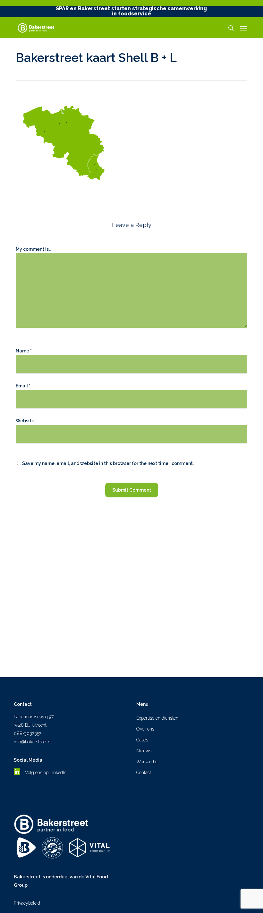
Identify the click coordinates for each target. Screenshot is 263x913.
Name (24, 350)
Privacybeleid (27, 903)
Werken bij (146, 761)
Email (23, 385)
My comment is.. (33, 249)
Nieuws (143, 750)
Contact (143, 772)
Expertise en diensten (157, 718)
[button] (243, 28)
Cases (142, 739)
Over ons (145, 728)
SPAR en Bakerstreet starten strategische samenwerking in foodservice (131, 11)
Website (25, 420)
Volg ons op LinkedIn (46, 772)
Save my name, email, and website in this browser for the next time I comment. (108, 463)
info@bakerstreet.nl (33, 741)
